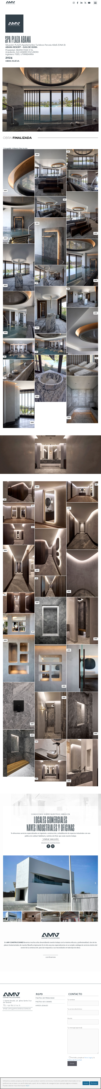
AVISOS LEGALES (42, 1005)
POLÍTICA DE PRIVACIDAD (45, 998)
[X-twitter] (85, 2)
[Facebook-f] (77, 2)
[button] (95, 3)
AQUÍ (27, 1086)
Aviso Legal (88, 1058)
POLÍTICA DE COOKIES (44, 1002)
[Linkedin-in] (81, 2)
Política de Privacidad (74, 1060)
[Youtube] (89, 2)
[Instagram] (73, 2)
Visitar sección (50, 839)
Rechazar (94, 1083)
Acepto (86, 1083)
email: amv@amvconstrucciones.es (17, 1009)
